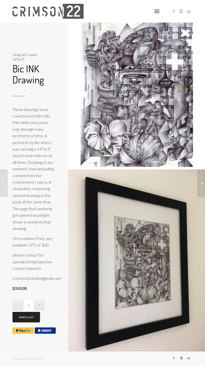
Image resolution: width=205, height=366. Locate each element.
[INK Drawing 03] (4, 183)
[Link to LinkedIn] (188, 11)
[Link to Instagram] (181, 11)
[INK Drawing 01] (201, 183)
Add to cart (26, 317)
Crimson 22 (36, 358)
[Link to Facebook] (174, 11)
